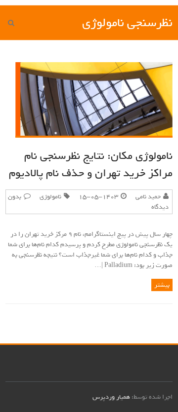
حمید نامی (148, 196)
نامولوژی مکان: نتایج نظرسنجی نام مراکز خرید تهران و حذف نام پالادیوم (91, 164)
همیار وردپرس (111, 397)
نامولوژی (50, 196)
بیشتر (162, 285)
